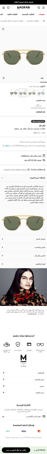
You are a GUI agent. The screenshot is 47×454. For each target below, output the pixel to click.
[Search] (39, 7)
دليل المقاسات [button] (40, 112)
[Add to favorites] (3, 29)
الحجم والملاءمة (40, 247)
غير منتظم (36, 132)
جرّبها (42, 78)
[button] (41, 93)
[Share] (3, 78)
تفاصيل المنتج (40, 239)
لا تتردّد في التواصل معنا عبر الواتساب (15, 169)
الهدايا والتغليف (40, 264)
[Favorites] (8, 7)
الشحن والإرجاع (40, 256)
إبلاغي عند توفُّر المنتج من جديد (16, 450)
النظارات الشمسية (28, 14)
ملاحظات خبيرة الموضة (37, 178)
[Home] (43, 20)
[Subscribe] (3, 416)
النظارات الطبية (12, 14)
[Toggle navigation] (43, 7)
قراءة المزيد (32, 314)
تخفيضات (42, 14)
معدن (43, 132)
